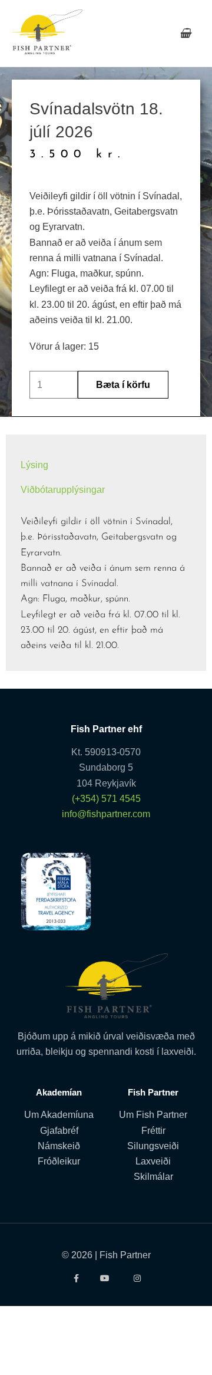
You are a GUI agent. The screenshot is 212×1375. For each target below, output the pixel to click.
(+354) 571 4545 (106, 798)
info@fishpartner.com (106, 813)
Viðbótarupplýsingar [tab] (63, 489)
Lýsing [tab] (34, 464)
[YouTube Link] (106, 1278)
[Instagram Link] (137, 1278)
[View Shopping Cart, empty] (185, 33)
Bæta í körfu (123, 384)
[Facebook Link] (75, 1278)
